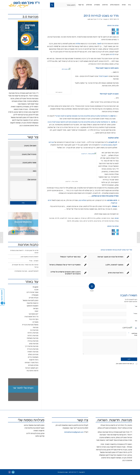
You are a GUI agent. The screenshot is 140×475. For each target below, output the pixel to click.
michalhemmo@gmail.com (74, 432)
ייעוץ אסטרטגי (33, 314)
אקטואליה (35, 295)
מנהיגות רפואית (33, 351)
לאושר (99, 43)
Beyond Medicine (23, 221)
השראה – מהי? (33, 261)
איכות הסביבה (105, 218)
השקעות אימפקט (32, 305)
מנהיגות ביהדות (33, 332)
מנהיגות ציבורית (32, 349)
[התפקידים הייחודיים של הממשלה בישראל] (138, 237)
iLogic (66, 472)
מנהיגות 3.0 (34, 330)
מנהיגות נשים (33, 343)
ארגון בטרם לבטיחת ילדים (35, 433)
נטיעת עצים (97, 221)
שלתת (77, 43)
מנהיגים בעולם (33, 354)
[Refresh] (136, 327)
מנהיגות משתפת (32, 338)
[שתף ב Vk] (112, 31)
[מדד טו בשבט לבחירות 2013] (133, 19)
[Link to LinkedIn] (13, 472)
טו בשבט (77, 218)
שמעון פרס (75, 221)
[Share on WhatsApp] (115, 31)
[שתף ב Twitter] (117, 31)
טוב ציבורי (71, 218)
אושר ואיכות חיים (32, 292)
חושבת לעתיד (103, 76)
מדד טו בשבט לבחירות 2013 (101, 15)
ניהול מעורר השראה (31, 362)
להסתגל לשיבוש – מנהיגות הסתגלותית (26, 271)
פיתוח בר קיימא (88, 221)
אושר (112, 218)
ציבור (81, 221)
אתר (136, 320)
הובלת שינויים (33, 297)
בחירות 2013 (92, 218)
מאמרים (35, 322)
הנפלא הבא (83, 200)
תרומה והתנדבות (32, 370)
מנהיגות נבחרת (33, 341)
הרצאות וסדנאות (32, 303)
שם (136, 306)
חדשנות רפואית (39, 430)
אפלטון (98, 218)
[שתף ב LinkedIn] (114, 31)
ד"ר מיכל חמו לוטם (93, 19)
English (35, 287)
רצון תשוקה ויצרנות (31, 368)
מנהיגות (35, 327)
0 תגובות (106, 19)
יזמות (36, 311)
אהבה (36, 289)
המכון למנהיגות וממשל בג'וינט (34, 425)
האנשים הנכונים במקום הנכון (29, 256)
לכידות (111, 54)
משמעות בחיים (33, 357)
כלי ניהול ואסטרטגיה (31, 316)
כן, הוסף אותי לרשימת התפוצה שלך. (125, 363)
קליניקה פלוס (39, 436)
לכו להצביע (63, 218)
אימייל (135, 313)
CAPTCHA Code (134, 334)
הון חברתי (84, 218)
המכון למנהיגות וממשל (30, 300)
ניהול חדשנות (33, 360)
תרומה (69, 221)
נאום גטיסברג (106, 145)
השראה (35, 308)
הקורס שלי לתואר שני (23, 387)
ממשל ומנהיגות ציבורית (30, 324)
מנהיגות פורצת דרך (108, 221)
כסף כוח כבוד (33, 319)
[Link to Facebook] (9, 472)
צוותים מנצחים (33, 365)
